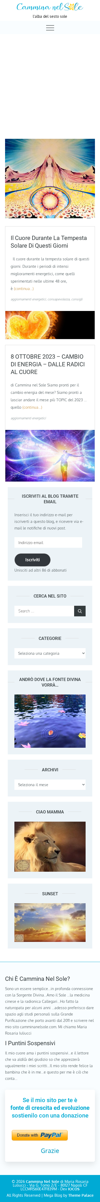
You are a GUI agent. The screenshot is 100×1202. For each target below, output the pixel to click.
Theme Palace (81, 1195)
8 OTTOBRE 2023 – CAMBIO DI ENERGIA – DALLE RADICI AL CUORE (48, 364)
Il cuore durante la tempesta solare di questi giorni (49, 242)
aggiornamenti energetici (28, 299)
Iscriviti (32, 559)
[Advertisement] (50, 86)
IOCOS (73, 1189)
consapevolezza (58, 299)
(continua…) (24, 288)
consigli (76, 299)
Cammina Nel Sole (42, 1181)
